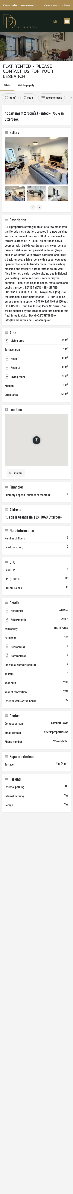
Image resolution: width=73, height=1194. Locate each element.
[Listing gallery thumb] (36, 160)
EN (55, 21)
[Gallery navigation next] (39, 207)
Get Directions (15, 472)
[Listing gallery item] (15, 193)
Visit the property (26, 85)
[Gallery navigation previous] (33, 207)
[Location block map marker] (36, 440)
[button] (67, 21)
